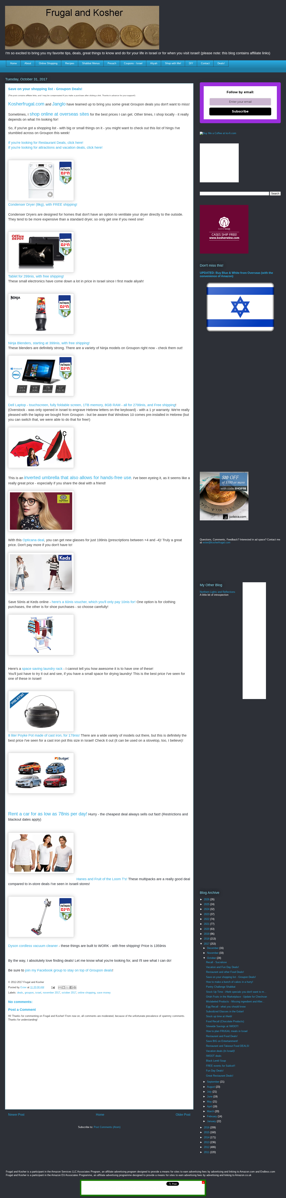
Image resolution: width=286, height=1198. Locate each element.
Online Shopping (48, 63)
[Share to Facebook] (71, 987)
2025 (207, 904)
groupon (29, 992)
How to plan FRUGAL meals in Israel (226, 1031)
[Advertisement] (76, 1143)
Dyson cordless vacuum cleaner (33, 946)
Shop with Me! (173, 63)
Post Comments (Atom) (107, 1127)
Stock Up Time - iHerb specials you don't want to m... (236, 991)
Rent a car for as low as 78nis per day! (47, 813)
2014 (207, 1137)
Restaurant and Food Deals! (222, 1036)
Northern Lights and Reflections (217, 591)
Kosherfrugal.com (26, 103)
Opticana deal (33, 540)
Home (13, 63)
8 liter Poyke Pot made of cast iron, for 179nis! (44, 735)
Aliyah (153, 63)
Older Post (183, 1114)
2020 (207, 928)
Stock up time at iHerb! (219, 1016)
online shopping (86, 992)
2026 (207, 899)
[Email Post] (53, 987)
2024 (207, 909)
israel (38, 992)
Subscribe (240, 111)
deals (20, 992)
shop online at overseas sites (59, 114)
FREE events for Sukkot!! (220, 1065)
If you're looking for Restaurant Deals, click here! (45, 143)
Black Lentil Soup (216, 1060)
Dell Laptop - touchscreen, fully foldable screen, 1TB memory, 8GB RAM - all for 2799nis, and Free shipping (91, 405)
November (213, 952)
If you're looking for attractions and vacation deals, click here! (55, 147)
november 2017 (51, 992)
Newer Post (16, 1114)
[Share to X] (67, 987)
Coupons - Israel (133, 63)
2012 (207, 1147)
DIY (191, 63)
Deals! (221, 63)
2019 (207, 933)
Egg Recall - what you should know (226, 1006)
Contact (205, 63)
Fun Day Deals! (215, 1070)
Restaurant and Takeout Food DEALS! (227, 1045)
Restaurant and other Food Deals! (225, 972)
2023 (207, 914)
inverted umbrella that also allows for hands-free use (77, 477)
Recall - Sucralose (216, 962)
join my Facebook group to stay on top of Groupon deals (68, 970)
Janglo (59, 103)
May (210, 1101)
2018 (207, 938)
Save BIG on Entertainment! (222, 1041)
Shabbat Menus (91, 63)
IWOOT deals (213, 1055)
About (28, 63)
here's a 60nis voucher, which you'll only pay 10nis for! (94, 602)
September (213, 1081)
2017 (207, 943)
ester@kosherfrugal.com (216, 542)
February (212, 1116)
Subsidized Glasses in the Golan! (225, 1011)
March (211, 1111)
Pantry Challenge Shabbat (220, 986)
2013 (207, 1142)
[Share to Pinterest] (75, 987)
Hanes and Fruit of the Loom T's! (101, 879)
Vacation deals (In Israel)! (220, 1051)
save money (104, 992)
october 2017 (69, 992)
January (212, 1121)
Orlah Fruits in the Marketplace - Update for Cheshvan (236, 996)
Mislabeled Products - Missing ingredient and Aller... (235, 1001)
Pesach (112, 63)
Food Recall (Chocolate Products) (225, 1021)
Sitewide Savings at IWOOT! (222, 1026)
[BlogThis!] (64, 987)
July (209, 1091)
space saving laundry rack (41, 669)
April (210, 1106)
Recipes (69, 63)
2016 (207, 1127)
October (212, 957)
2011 (207, 1152)
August (211, 1086)
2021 (207, 923)
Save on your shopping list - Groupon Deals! (231, 977)
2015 (207, 1132)
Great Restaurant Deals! (219, 1075)
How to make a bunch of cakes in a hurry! (229, 981)
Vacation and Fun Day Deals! (222, 967)
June (210, 1096)
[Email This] (60, 987)
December (213, 948)
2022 (207, 919)
